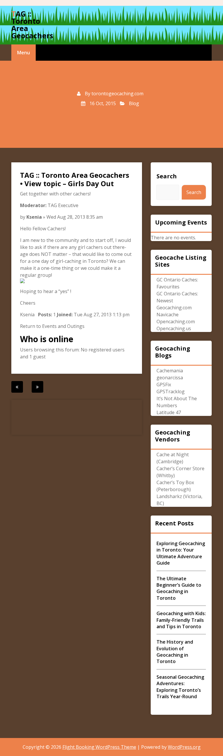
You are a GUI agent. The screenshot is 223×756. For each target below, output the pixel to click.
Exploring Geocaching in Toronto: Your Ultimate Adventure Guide (181, 553)
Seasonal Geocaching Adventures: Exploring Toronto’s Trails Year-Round (180, 687)
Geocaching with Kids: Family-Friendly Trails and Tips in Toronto (181, 620)
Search (167, 176)
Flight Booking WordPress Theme (99, 747)
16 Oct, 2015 (102, 103)
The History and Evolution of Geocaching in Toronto (175, 652)
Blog (134, 103)
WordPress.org (184, 747)
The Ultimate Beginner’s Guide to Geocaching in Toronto (179, 588)
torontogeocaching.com (117, 93)
